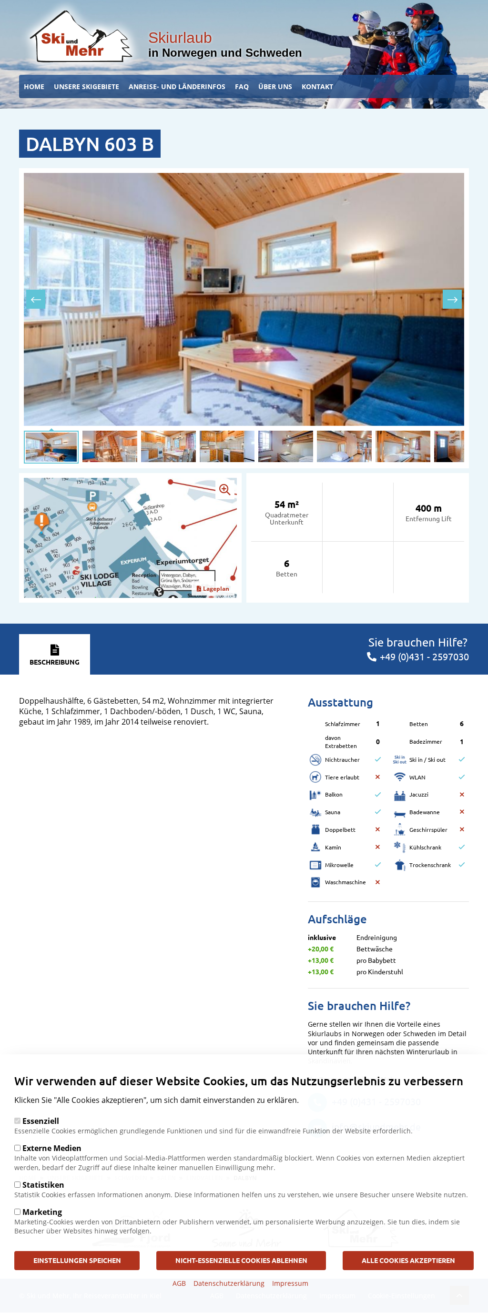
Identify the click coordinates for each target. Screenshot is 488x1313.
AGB (179, 1283)
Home (34, 86)
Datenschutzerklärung (228, 1283)
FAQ (242, 86)
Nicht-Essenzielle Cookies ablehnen (241, 1260)
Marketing (42, 1212)
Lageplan (216, 589)
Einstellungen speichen (77, 1260)
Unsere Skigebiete (86, 86)
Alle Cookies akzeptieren (408, 1260)
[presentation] (35, 299)
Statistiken (43, 1185)
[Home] (81, 36)
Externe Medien (51, 1148)
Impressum (290, 1283)
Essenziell (40, 1121)
